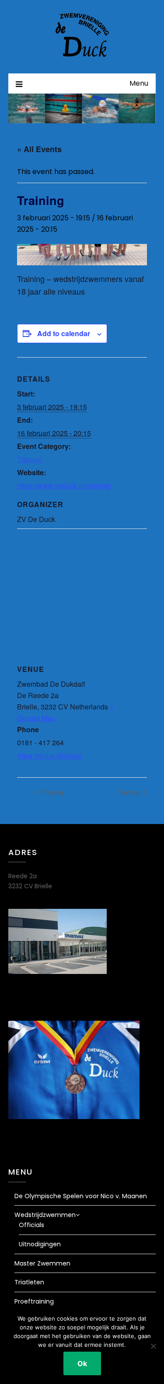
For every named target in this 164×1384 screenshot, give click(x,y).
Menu (138, 83)
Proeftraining (34, 1301)
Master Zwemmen (42, 1263)
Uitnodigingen (40, 1244)
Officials (31, 1225)
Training (29, 459)
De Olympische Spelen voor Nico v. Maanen (80, 1196)
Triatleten (29, 1282)
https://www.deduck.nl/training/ (64, 485)
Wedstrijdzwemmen (45, 1214)
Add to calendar (63, 333)
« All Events (39, 149)
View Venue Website (49, 756)
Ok (82, 1363)
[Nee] (153, 1346)
